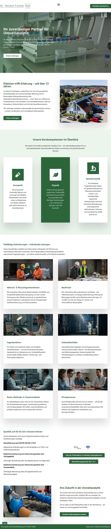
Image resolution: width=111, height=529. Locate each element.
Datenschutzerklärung (102, 527)
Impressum (90, 527)
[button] (58, 4)
